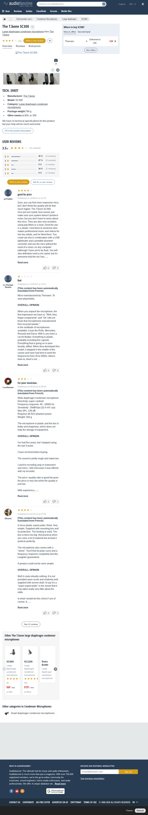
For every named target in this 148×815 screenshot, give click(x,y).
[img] (9, 40)
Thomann (69, 41)
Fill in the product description (18, 131)
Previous (52, 70)
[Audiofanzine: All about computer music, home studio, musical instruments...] (17, 4)
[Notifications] (143, 4)
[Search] (104, 4)
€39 (111, 41)
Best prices (34, 46)
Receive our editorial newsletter (97, 766)
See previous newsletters (92, 778)
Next (58, 70)
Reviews (18, 11)
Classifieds (41, 11)
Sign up (128, 772)
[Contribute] (49, 40)
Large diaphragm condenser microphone (23, 31)
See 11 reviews (31, 624)
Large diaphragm (69, 19)
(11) (20, 41)
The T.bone (29, 96)
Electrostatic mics (24, 19)
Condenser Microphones (47, 19)
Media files (66, 11)
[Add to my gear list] (32, 27)
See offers (91, 50)
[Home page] (4, 19)
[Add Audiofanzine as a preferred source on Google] (55, 791)
